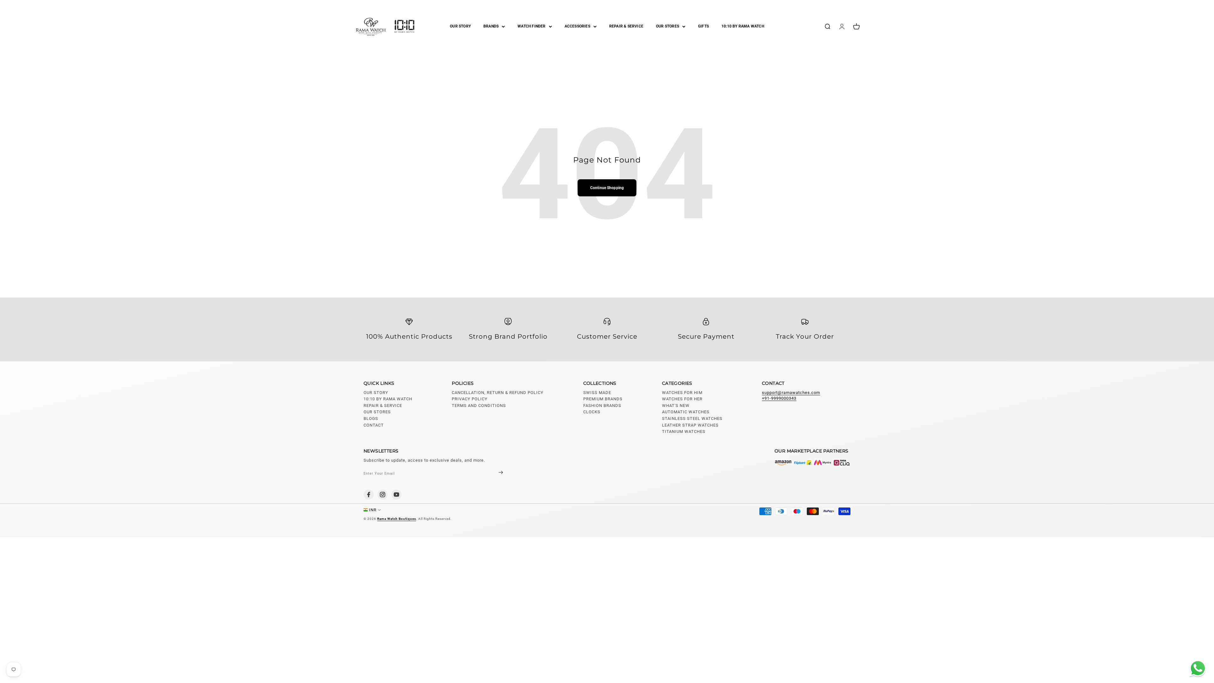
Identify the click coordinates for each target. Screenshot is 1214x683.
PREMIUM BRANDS (602, 399)
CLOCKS (591, 411)
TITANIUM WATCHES (683, 431)
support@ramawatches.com (791, 392)
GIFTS (703, 26)
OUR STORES (667, 26)
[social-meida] (369, 494)
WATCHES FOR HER (682, 399)
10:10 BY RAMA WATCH (742, 26)
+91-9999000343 (779, 398)
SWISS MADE (597, 392)
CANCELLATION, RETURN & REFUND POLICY (497, 392)
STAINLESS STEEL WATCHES (692, 418)
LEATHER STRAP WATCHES (690, 425)
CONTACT (374, 425)
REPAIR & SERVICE (626, 26)
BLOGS (371, 418)
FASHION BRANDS (602, 405)
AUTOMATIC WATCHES (685, 411)
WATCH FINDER (531, 26)
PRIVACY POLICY (469, 399)
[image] (812, 463)
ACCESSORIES (577, 26)
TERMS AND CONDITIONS (479, 405)
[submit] (495, 473)
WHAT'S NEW (676, 405)
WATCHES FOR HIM (682, 392)
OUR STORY (460, 26)
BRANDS (491, 26)
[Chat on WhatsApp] (1196, 669)
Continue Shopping (607, 188)
